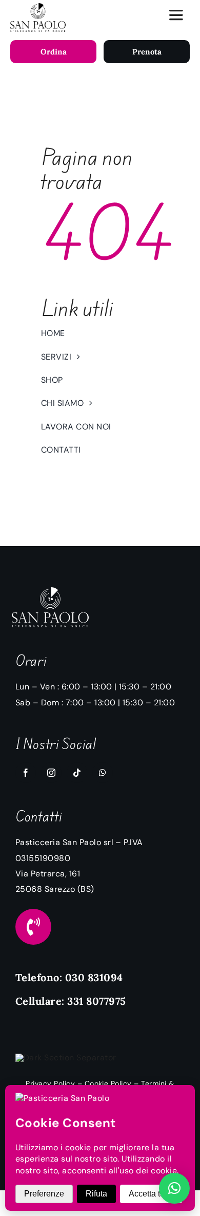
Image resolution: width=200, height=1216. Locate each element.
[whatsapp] (102, 772)
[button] (174, 1188)
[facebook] (25, 772)
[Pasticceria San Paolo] (38, 7)
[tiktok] (77, 772)
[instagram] (51, 772)
